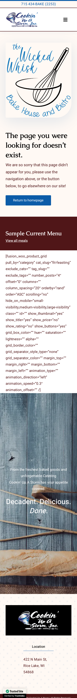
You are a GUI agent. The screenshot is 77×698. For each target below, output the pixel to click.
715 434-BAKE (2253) (38, 4)
